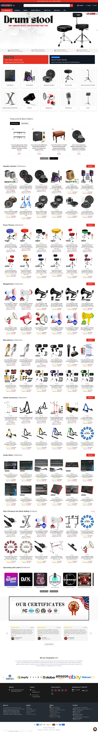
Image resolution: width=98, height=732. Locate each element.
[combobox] (48, 5)
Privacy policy (45, 729)
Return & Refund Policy (31, 709)
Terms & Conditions (30, 711)
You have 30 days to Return (40, 51)
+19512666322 (86, 717)
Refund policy (40, 729)
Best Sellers (25, 123)
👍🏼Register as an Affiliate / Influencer (57, 709)
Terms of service (51, 729)
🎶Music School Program (55, 712)
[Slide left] (1, 30)
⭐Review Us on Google (55, 715)
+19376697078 (84, 707)
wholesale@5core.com (77, 715)
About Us (28, 707)
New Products (14, 123)
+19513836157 (80, 710)
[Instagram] (62, 690)
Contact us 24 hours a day (62, 51)
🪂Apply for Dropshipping (55, 708)
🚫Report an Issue (53, 711)
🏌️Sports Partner (53, 714)
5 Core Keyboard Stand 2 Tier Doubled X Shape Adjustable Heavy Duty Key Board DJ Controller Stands (17, 731)
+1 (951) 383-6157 (36, 696)
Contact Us (28, 712)
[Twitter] (59, 690)
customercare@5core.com (86, 709)
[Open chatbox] (95, 729)
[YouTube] (55, 690)
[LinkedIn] (52, 694)
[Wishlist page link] (19, 5)
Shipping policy (57, 729)
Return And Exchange (31, 714)
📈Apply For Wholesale (54, 707)
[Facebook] (52, 690)
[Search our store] (71, 5)
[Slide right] (97, 30)
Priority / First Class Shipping (17, 51)
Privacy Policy (29, 708)
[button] (70, 191)
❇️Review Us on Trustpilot (55, 716)
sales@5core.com (36, 692)
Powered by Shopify (51, 727)
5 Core (47, 727)
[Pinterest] (66, 690)
